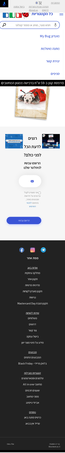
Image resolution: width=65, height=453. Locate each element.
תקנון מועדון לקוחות (32, 291)
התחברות (55, 2)
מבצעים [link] (32, 352)
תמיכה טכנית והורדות (39, 6)
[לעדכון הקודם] (63, 83)
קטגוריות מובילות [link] (32, 373)
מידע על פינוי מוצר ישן (32, 342)
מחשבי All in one (32, 384)
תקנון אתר (33, 279)
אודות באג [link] (32, 268)
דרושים (45, 10)
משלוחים (32, 318)
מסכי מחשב (32, 396)
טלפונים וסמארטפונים (32, 378)
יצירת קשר (53, 61)
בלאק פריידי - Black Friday (32, 363)
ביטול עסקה (19, 6)
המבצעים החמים (32, 357)
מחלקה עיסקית (32, 273)
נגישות (32, 297)
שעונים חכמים (32, 390)
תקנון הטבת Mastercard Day (32, 303)
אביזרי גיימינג (32, 402)
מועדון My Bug (50, 36)
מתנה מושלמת (50, 48)
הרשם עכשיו (24, 220)
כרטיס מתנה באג (32, 417)
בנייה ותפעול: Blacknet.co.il (54, 445)
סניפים (55, 73)
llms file (10, 444)
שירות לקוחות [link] (32, 313)
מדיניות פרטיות (32, 285)
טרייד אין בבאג (32, 423)
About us (33, 10)
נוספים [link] (32, 412)
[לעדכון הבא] (1, 83)
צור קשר (32, 330)
